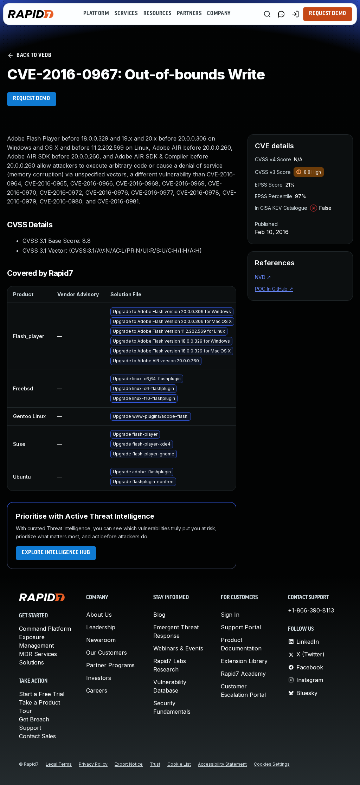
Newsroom (101, 639)
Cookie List (179, 764)
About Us (99, 614)
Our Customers (106, 652)
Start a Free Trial (41, 694)
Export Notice (129, 764)
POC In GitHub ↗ (274, 289)
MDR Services (38, 653)
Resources (157, 14)
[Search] (267, 14)
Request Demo (327, 14)
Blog (159, 614)
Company (219, 14)
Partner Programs (110, 665)
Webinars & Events (178, 648)
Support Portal (241, 627)
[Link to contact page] (281, 14)
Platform (96, 14)
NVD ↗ (263, 277)
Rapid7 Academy (243, 673)
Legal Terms (59, 764)
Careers (96, 690)
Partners (189, 14)
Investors (98, 677)
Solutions (31, 662)
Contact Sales (37, 736)
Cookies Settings (272, 764)
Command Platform (45, 628)
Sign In (230, 614)
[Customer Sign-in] (295, 14)
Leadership (100, 627)
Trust (155, 764)
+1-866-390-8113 (311, 610)
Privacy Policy (93, 764)
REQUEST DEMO (31, 99)
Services (126, 14)
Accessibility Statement (222, 764)
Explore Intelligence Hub (56, 553)
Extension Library (244, 660)
